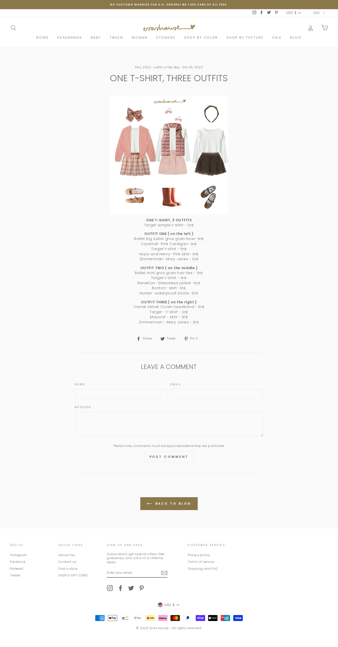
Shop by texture (245, 37)
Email (176, 384)
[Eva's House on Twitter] (131, 588)
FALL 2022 (143, 67)
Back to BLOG (173, 503)
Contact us (67, 562)
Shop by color (201, 37)
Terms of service (201, 562)
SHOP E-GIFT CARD (73, 575)
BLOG (295, 37)
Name (80, 384)
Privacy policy (199, 555)
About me (66, 555)
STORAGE (165, 37)
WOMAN (139, 37)
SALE (277, 37)
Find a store (67, 569)
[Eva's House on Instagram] (110, 588)
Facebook (18, 562)
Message (83, 407)
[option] (169, 4)
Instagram (18, 555)
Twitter (15, 575)
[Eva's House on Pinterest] (142, 588)
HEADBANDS (69, 37)
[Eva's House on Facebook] (120, 588)
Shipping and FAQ (202, 569)
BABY (96, 37)
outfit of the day (167, 67)
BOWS (42, 37)
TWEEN (116, 37)
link (190, 225)
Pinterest (16, 569)
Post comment (169, 456)
